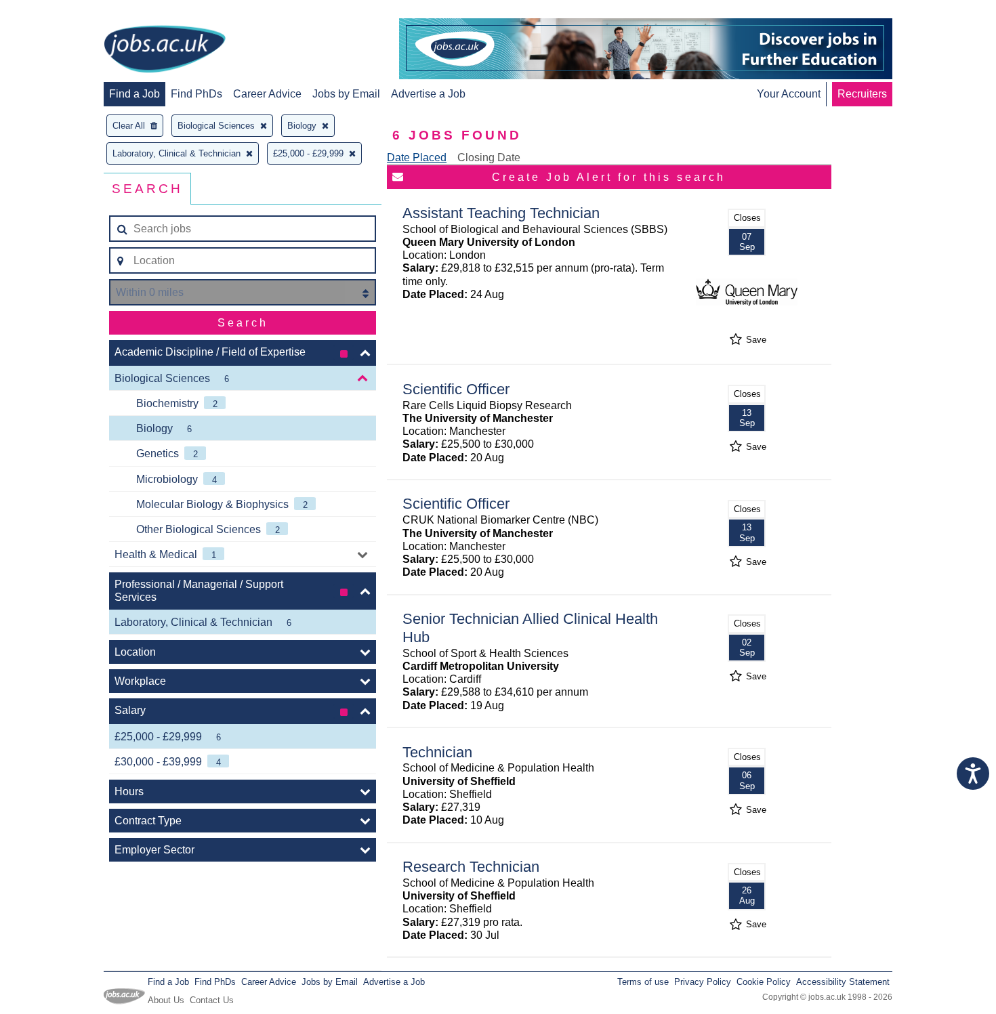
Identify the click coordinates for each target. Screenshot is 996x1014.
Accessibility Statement (843, 982)
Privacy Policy (702, 982)
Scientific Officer (456, 389)
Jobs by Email (346, 94)
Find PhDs (196, 94)
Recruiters (862, 94)
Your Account (789, 94)
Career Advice (267, 94)
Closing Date (488, 157)
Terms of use (643, 982)
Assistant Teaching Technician (501, 213)
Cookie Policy (763, 982)
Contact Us (212, 1000)
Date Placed (417, 157)
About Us (166, 1000)
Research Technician (470, 866)
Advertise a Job (428, 94)
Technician (437, 752)
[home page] (165, 50)
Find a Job (134, 94)
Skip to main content (54, 12)
